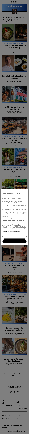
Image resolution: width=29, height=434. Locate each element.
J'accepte (14, 241)
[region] (14, 217)
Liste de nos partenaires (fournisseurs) (11, 231)
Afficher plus (14, 236)
